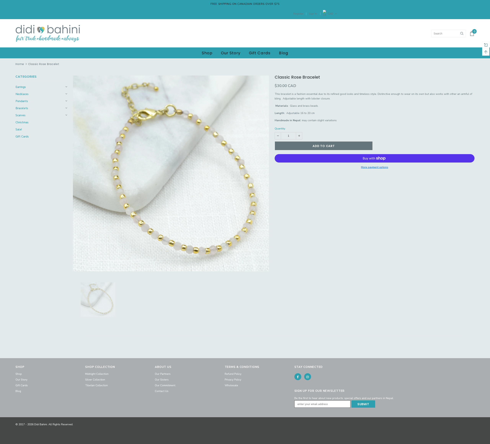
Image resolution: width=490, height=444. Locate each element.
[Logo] (48, 33)
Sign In (313, 13)
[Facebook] (297, 376)
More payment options (374, 167)
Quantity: (280, 128)
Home (20, 64)
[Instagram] (307, 376)
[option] (171, 173)
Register (298, 13)
